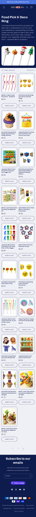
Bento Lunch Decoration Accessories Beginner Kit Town (9, 430)
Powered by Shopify (18, 505)
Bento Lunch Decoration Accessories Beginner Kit (9, 209)
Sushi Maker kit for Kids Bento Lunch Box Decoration (26, 209)
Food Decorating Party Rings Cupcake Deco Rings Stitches (8, 133)
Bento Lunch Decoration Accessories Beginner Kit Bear (27, 393)
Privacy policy (30, 505)
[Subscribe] (30, 476)
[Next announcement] (32, 2)
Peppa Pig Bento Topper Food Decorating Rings (26, 319)
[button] (4, 7)
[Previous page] (13, 448)
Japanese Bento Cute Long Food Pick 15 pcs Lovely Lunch (8, 320)
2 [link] (23, 448)
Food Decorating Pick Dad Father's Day (8, 282)
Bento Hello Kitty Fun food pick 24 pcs (26, 245)
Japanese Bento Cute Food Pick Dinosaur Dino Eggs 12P (8, 170)
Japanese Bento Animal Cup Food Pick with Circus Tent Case (26, 133)
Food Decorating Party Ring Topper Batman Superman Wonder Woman (26, 171)
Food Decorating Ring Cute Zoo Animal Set (8, 356)
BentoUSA (10, 505)
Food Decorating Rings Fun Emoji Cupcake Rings (26, 96)
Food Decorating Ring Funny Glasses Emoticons (26, 283)
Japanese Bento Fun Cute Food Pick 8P (25, 356)
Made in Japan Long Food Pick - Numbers (8, 95)
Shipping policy (7, 508)
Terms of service (19, 511)
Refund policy (30, 508)
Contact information (19, 508)
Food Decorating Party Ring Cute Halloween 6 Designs (8, 393)
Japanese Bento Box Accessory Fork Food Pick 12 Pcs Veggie (8, 246)
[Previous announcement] (3, 2)
